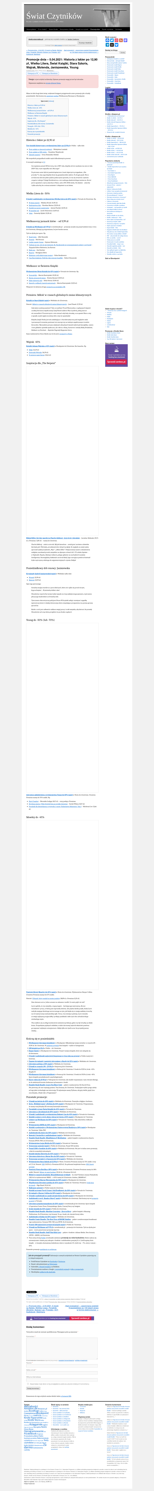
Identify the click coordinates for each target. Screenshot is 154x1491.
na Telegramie (52, 1264)
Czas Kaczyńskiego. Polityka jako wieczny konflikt (46, 258)
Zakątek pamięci (34, 155)
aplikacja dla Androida (47, 1272)
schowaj (51, 101)
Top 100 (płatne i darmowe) (114, 339)
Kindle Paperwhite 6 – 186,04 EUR (116, 142)
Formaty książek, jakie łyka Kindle (116, 203)
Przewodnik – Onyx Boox (113, 81)
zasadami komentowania (66, 1360)
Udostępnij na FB (33, 73)
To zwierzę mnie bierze (37, 355)
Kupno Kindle (53, 29)
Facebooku (53, 1261)
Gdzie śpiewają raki (35, 281)
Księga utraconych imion (37, 278)
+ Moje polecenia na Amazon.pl (115, 116)
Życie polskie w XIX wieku (38, 152)
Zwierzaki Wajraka (35, 352)
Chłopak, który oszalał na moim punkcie (46, 998)
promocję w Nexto (66, 334)
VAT (35, 1443)
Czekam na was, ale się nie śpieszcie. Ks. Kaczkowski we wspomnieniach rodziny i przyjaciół (60, 245)
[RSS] (121, 40)
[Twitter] (112, 40)
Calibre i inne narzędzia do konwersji (117, 191)
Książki (41, 1422)
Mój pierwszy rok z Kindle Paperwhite (117, 232)
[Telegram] (107, 44)
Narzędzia (37, 1427)
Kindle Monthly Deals (113, 337)
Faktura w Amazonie (112, 201)
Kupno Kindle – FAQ (112, 227)
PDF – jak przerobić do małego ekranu (117, 236)
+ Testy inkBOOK (111, 177)
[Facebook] (107, 40)
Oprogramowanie (34, 1431)
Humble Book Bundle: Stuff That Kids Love (45, 1232)
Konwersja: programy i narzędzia (116, 223)
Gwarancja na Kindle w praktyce (116, 205)
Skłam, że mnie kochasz (48, 1172)
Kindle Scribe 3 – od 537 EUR (115, 152)
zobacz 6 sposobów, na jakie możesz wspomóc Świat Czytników (62, 1299)
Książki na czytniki (82, 29)
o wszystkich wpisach (62, 1269)
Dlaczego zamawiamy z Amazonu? (116, 197)
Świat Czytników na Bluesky (60, 1423)
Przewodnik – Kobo (112, 77)
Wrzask (31, 577)
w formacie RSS (66, 1396)
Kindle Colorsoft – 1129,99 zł (115, 120)
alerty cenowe (58, 45)
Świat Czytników (54, 15)
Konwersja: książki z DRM (114, 221)
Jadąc (31, 213)
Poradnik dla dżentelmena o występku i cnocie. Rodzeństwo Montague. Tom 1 (55, 807)
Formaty (31, 1415)
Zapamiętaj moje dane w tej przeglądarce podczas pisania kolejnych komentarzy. (60, 1384)
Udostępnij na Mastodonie (50, 73)
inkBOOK (37, 1416)
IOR (43, 1164)
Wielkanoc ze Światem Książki (37, 113)
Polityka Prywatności (29, 1483)
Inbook (109, 321)
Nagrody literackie (28, 1427)
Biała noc (32, 250)
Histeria (31, 580)
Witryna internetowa (33, 1377)
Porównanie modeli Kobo (114, 69)
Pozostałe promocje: (34, 134)
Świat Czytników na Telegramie (61, 1419)
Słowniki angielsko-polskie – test (116, 246)
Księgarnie (36, 1424)
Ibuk (108, 327)
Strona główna (31, 29)
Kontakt (82, 1408)
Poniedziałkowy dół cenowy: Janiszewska (41, 124)
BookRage (34, 1411)
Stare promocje (62, 1302)
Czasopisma (29, 1413)
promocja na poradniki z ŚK (55, 287)
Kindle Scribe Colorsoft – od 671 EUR (117, 154)
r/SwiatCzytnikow (44, 1267)
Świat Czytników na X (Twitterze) (62, 1414)
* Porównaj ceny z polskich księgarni (117, 310)
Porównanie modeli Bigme (114, 65)
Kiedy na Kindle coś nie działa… (115, 215)
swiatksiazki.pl (111, 325)
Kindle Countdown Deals (113, 333)
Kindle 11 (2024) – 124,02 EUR (115, 138)
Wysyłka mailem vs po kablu (115, 254)
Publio (43, 1238)
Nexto (44, 1427)
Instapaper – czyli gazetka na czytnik (117, 207)
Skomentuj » (50, 70)
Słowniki (35, 1440)
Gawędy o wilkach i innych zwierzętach (42, 283)
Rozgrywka (33, 237)
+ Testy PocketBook (112, 181)
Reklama (82, 1412)
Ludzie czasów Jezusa (36, 242)
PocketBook (30, 1434)
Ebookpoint (110, 318)
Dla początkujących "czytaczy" (115, 195)
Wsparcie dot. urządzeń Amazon (116, 132)
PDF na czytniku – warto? (114, 238)
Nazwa (29, 1363)
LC (44, 162)
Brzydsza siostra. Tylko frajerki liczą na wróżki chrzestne (48, 804)
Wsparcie (82, 1410)
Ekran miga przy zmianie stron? (115, 199)
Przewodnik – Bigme (112, 75)
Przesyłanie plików (31, 1436)
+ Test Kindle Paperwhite (114, 173)
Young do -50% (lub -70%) (36, 126)
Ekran (26, 1416)
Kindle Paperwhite (33, 1418)
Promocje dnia (95, 29)
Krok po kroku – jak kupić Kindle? (116, 61)
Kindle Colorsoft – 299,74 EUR (115, 140)
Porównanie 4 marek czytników (115, 242)
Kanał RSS (55, 1406)
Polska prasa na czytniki (113, 240)
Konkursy (27, 1422)
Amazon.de (30, 1408)
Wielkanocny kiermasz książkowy (42, 1043)
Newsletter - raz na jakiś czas (61, 1425)
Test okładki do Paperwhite (114, 252)
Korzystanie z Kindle (67, 29)
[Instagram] (116, 40)
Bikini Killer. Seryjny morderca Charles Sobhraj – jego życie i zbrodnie (53, 538)
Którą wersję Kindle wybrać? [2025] (117, 63)
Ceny (45, 1411)
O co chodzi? (42, 29)
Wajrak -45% (32, 118)
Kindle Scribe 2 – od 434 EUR (115, 150)
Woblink (109, 314)
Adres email (31, 1370)
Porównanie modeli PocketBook (115, 73)
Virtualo (109, 312)
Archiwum (118, 29)
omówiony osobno (52, 96)
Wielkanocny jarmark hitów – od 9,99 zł (41, 111)
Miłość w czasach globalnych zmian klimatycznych (49, 304)
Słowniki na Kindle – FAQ (114, 248)
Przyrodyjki (33, 275)
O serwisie (83, 1406)
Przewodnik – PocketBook (114, 83)
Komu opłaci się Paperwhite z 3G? (116, 219)
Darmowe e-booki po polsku (114, 193)
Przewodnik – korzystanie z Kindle (116, 79)
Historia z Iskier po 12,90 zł (36, 105)
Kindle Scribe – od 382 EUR (114, 148)
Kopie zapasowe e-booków (114, 225)
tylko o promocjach (76, 1269)
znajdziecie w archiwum (48, 1249)
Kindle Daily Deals (112, 335)
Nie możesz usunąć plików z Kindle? (117, 234)
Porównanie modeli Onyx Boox (115, 71)
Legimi (109, 323)
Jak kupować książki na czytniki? (116, 59)
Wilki (31, 350)
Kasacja (31, 253)
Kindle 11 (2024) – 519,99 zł (114, 118)
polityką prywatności (81, 1360)
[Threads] (112, 44)
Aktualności (31, 1406)
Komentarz (31, 1336)
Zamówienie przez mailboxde (115, 156)
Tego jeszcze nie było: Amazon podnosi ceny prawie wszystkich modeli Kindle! (118, 1408)
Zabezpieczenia (38, 1445)
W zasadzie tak (34, 211)
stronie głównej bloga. (53, 83)
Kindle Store (34, 1420)
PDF (45, 1431)
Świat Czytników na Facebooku (61, 1412)
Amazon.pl (42, 1409)
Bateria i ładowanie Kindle (114, 189)
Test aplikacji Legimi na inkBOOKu (116, 250)
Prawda (31, 240)
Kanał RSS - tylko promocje (60, 1410)
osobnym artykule (53, 1046)
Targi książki (40, 1440)
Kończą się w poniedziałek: (36, 132)
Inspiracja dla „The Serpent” (37, 121)
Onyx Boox (28, 1429)
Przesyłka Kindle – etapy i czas (115, 244)
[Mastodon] (125, 40)
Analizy (26, 1411)
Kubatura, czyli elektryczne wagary (41, 255)
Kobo (42, 1420)
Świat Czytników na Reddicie (61, 1417)
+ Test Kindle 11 (111, 171)
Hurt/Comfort (34, 801)
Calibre (41, 1411)
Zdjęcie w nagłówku (29, 1481)
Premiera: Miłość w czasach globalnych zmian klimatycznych (47, 116)
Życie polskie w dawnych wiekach (40, 149)
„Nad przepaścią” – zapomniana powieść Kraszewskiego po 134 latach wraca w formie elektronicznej (81, 51)
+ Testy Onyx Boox (112, 179)
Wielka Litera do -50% (35, 108)
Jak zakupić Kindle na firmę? (114, 209)
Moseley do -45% (33, 129)
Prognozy (40, 1434)
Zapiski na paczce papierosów (39, 208)
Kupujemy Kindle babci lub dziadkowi (117, 230)
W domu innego (34, 203)
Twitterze (61, 1261)
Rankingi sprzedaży (30, 1438)
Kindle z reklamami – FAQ (114, 217)
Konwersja (35, 1422)
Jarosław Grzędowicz (73, 39)
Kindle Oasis (44, 1415)
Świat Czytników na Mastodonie (61, 1421)
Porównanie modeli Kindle (114, 67)
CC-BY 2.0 (49, 1481)
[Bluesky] (116, 44)
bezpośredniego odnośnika (84, 1302)
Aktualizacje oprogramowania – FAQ (117, 183)
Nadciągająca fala (35, 205)
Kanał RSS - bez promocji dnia (61, 1408)
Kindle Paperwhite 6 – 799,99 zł (115, 126)
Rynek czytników (107, 29)
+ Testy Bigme (111, 175)
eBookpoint (42, 1413)
